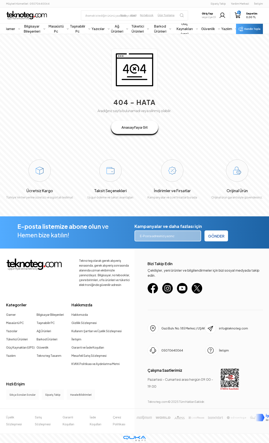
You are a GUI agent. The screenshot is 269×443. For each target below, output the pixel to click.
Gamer (11, 314)
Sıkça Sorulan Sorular (22, 394)
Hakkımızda (81, 304)
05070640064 (172, 350)
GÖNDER (216, 236)
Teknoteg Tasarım (49, 355)
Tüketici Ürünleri (17, 339)
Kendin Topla (252, 28)
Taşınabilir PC (46, 323)
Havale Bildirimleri (81, 394)
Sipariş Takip (218, 3)
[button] (246, 15)
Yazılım (11, 355)
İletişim (76, 339)
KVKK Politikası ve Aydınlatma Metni (95, 364)
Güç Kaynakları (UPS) (20, 347)
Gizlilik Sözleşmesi (84, 323)
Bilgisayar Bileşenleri (50, 314)
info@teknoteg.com (233, 328)
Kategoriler (16, 304)
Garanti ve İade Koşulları (87, 347)
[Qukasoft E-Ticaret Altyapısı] (134, 438)
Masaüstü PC (15, 323)
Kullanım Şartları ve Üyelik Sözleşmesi (96, 331)
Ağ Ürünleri (44, 331)
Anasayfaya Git (134, 127)
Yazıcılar (11, 331)
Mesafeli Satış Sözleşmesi (89, 355)
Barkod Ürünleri (47, 339)
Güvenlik (43, 347)
